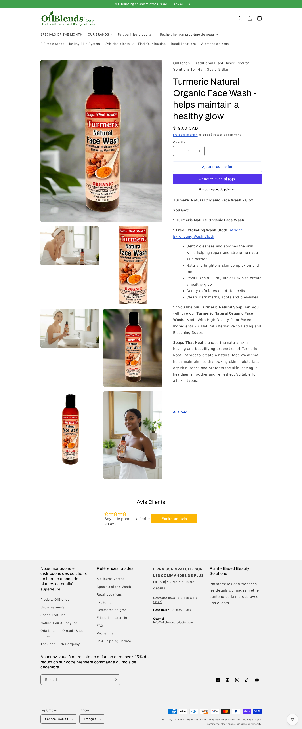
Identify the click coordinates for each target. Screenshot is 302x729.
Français (90, 719)
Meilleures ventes (110, 579)
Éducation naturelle (112, 617)
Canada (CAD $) (56, 719)
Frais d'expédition (185, 134)
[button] (100, 34)
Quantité (179, 142)
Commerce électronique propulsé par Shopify (234, 724)
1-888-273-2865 (181, 610)
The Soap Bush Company (60, 644)
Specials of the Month (114, 587)
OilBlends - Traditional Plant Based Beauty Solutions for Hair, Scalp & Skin (217, 719)
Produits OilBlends (54, 599)
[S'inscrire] (115, 679)
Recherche (105, 633)
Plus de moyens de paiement (217, 189)
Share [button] (182, 412)
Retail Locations (109, 594)
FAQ (100, 625)
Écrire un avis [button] (174, 518)
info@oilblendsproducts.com (173, 622)
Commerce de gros (112, 610)
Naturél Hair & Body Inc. (59, 623)
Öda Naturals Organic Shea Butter (62, 633)
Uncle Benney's (52, 607)
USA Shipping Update (114, 641)
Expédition (105, 602)
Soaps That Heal (53, 615)
